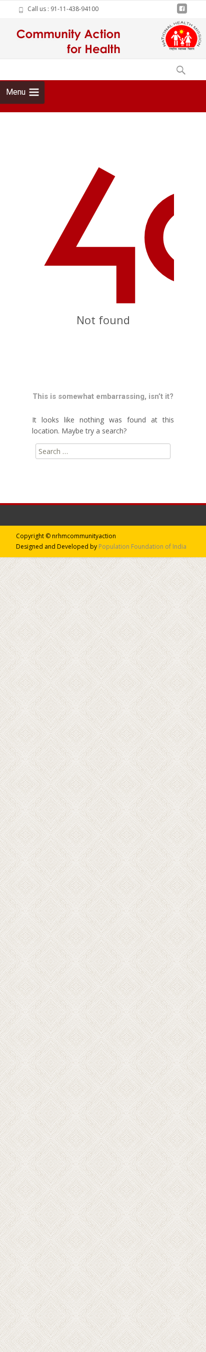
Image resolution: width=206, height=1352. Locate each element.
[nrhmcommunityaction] (65, 38)
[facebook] (182, 12)
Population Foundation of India (142, 546)
